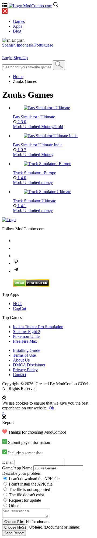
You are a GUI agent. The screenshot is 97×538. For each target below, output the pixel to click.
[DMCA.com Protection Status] (31, 285)
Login (7, 57)
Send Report (14, 533)
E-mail (7, 462)
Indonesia (25, 45)
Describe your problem (21, 473)
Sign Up (20, 57)
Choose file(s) (15, 527)
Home (18, 76)
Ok (51, 408)
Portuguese (43, 45)
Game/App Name (17, 468)
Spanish (9, 45)
